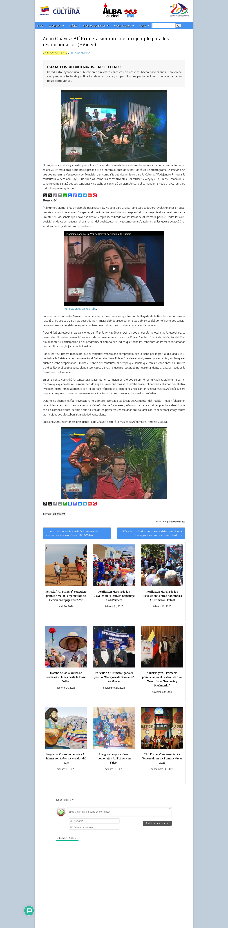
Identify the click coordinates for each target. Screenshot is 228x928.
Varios (142, 25)
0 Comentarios (80, 53)
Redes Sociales (122, 25)
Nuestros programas (94, 25)
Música (73, 25)
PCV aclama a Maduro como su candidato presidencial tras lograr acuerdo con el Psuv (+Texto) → (152, 533)
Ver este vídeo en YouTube (80, 308)
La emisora (55, 25)
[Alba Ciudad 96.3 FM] (114, 11)
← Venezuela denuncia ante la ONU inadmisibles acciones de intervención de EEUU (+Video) (73, 533)
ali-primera (59, 513)
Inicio (40, 25)
